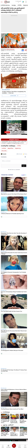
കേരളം (14, 5)
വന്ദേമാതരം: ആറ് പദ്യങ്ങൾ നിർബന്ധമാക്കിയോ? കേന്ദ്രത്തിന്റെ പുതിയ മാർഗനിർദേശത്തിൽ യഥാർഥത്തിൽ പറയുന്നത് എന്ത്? (5, 421)
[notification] (26, 1)
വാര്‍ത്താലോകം (5, 5)
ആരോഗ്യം (18, 148)
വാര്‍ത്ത (4, 148)
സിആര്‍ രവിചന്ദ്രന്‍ (10, 49)
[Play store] (23, 1)
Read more (7, 132)
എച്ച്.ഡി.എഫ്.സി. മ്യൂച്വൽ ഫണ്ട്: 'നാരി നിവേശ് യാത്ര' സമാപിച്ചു (5, 434)
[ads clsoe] (27, 440)
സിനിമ (19, 5)
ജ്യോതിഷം (10, 148)
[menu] (2, 2)
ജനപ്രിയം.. (4, 151)
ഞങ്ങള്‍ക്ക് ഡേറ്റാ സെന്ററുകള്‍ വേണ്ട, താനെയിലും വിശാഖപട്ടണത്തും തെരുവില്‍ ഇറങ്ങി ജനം (14, 421)
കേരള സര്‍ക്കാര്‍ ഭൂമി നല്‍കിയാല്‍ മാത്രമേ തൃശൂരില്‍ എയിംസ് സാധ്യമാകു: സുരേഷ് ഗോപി (14, 434)
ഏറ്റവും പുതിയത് (8, 425)
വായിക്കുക (6, 412)
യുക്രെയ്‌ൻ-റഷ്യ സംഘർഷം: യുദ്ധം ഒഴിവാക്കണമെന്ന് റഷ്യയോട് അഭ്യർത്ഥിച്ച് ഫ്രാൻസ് (14, 142)
